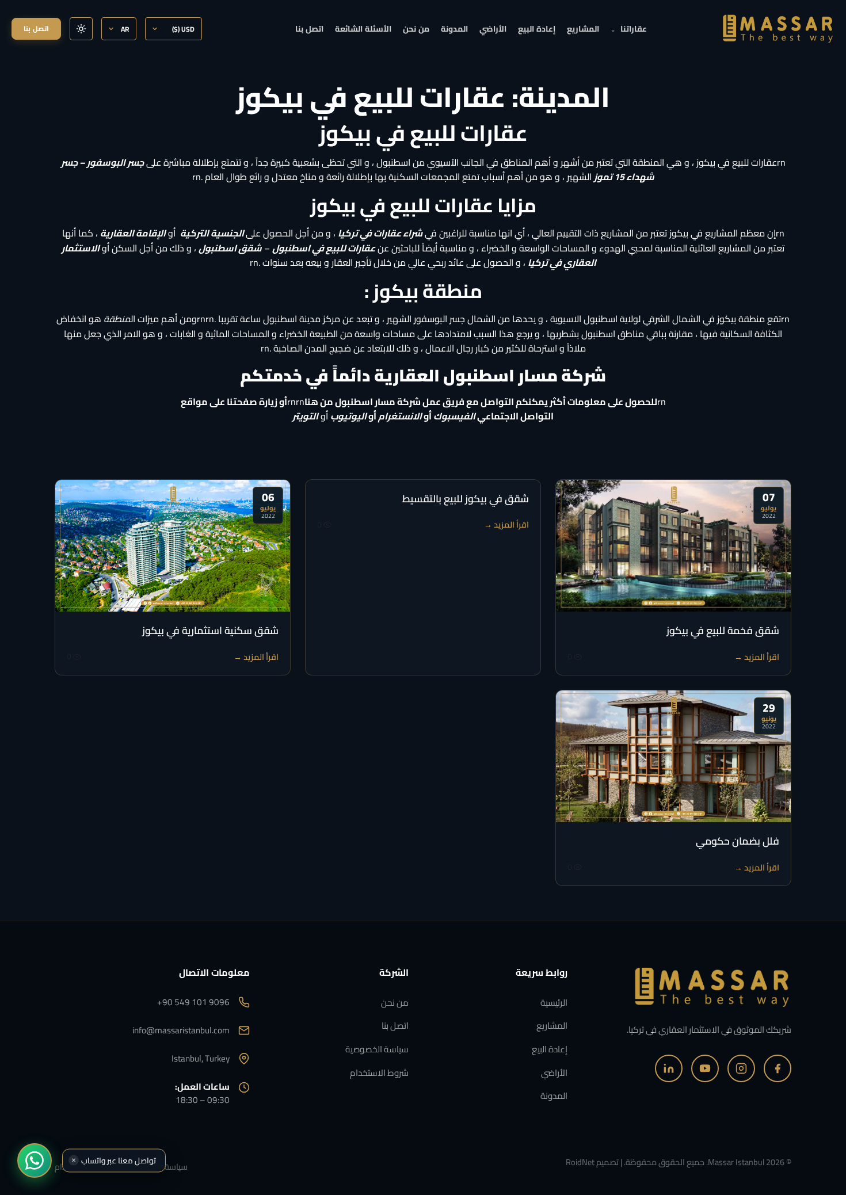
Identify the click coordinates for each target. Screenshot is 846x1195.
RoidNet (580, 1162)
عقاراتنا (629, 28)
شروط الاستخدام (379, 1072)
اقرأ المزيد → (756, 656)
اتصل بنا (309, 28)
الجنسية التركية (212, 233)
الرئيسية (553, 1002)
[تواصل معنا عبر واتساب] (34, 1160)
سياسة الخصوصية (377, 1049)
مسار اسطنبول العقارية (466, 375)
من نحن (416, 28)
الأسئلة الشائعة (363, 28)
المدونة (454, 28)
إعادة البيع (536, 28)
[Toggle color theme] (81, 28)
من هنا (318, 401)
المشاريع (583, 28)
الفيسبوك (454, 416)
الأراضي (492, 28)
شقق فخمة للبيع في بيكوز (722, 630)
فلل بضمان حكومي (737, 840)
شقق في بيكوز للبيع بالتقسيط (465, 498)
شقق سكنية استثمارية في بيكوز (210, 630)
